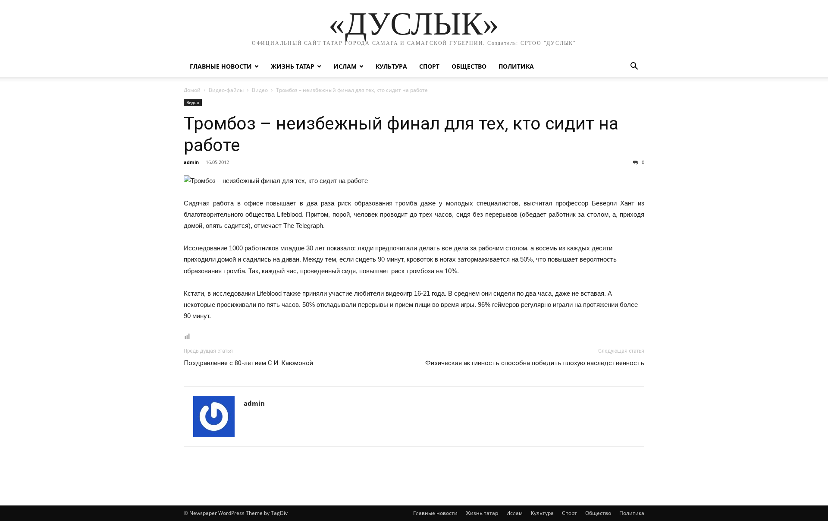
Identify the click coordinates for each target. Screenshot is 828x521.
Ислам (345, 66)
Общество (469, 66)
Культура (391, 66)
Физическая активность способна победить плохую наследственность (534, 363)
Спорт (429, 66)
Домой (192, 90)
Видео (260, 90)
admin (191, 162)
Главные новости (221, 66)
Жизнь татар (292, 66)
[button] (634, 67)
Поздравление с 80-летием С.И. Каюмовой (248, 363)
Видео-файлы (226, 90)
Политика (516, 66)
